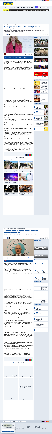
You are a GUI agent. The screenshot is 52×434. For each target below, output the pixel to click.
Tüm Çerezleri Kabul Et (8, 431)
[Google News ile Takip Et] (30, 54)
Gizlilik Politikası (37, 427)
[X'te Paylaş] (9, 34)
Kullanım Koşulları (37, 426)
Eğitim (30, 7)
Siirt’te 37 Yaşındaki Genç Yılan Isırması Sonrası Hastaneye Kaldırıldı (21, 10)
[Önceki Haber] (46, 10)
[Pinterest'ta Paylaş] (30, 155)
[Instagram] (45, 0)
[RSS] (48, 0)
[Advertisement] (26, 17)
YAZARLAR (21, 421)
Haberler (5, 24)
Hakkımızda (28, 426)
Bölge (15, 7)
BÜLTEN (8, 54)
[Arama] (48, 7)
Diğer (33, 7)
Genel (18, 7)
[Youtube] (46, 0)
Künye (5, 0)
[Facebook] (42, 0)
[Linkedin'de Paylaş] (28, 155)
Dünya (8, 228)
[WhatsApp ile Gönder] (31, 155)
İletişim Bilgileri (44, 428)
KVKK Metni (44, 426)
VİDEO (41, 7)
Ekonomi (27, 7)
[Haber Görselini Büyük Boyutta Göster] (18, 44)
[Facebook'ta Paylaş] (7, 34)
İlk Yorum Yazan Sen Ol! (19, 157)
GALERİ (45, 7)
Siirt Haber (8, 7)
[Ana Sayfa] (5, 7)
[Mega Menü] (4, 7)
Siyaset (21, 7)
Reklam (8, 0)
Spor (24, 7)
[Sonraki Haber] (47, 10)
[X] (44, 0)
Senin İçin (37, 7)
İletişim (12, 0)
